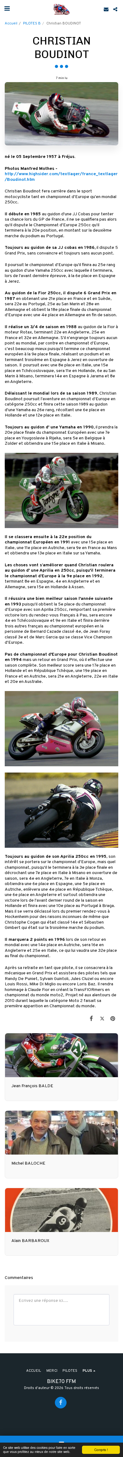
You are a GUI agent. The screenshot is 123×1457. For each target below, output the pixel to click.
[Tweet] (102, 1019)
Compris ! (101, 1449)
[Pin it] (113, 1019)
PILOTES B (32, 23)
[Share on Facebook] (91, 1019)
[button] (7, 9)
